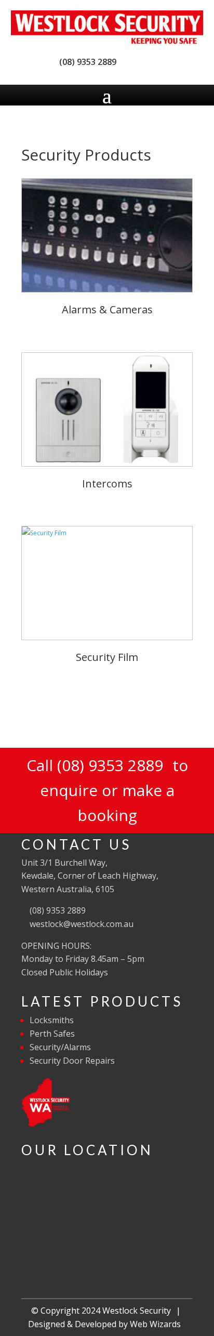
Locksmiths (52, 1020)
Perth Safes (52, 1033)
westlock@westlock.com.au (80, 924)
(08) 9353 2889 (85, 62)
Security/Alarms (60, 1047)
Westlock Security (136, 1310)
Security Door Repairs (72, 1060)
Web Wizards (155, 1324)
